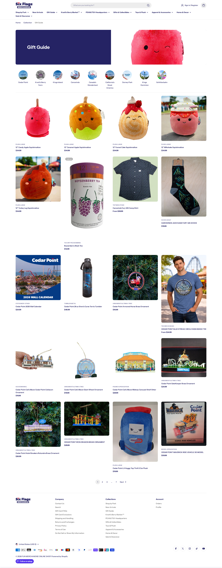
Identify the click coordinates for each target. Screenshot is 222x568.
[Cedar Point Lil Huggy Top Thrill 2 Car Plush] (135, 432)
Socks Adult (166, 220)
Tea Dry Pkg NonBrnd (72, 243)
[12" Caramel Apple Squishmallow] (86, 118)
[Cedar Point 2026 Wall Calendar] (38, 277)
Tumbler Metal (70, 303)
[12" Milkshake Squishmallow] (183, 118)
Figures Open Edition (121, 387)
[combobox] (111, 5)
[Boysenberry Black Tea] (86, 198)
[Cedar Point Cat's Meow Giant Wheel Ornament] (86, 360)
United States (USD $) (27, 544)
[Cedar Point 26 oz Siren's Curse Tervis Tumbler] (86, 277)
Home (18, 23)
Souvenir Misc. (21, 387)
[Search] (148, 5)
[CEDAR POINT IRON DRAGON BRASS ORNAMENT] (86, 419)
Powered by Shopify (59, 556)
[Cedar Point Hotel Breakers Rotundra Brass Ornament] (38, 424)
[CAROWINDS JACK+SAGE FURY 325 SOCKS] (183, 187)
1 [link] (97, 482)
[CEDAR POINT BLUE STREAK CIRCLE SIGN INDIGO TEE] (183, 289)
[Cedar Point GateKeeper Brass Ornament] (183, 357)
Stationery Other (23, 303)
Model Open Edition (169, 449)
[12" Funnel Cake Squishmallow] (135, 118)
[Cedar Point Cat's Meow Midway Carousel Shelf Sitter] (135, 360)
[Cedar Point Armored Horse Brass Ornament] (135, 277)
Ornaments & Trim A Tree (122, 303)
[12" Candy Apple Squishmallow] (38, 118)
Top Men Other (118, 205)
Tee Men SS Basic (167, 326)
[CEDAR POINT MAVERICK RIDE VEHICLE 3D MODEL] (183, 424)
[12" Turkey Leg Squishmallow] (38, 179)
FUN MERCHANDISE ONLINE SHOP (36, 556)
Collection (27, 23)
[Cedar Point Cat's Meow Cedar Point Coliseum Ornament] (38, 360)
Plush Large (20, 144)
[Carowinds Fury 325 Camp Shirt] (135, 179)
